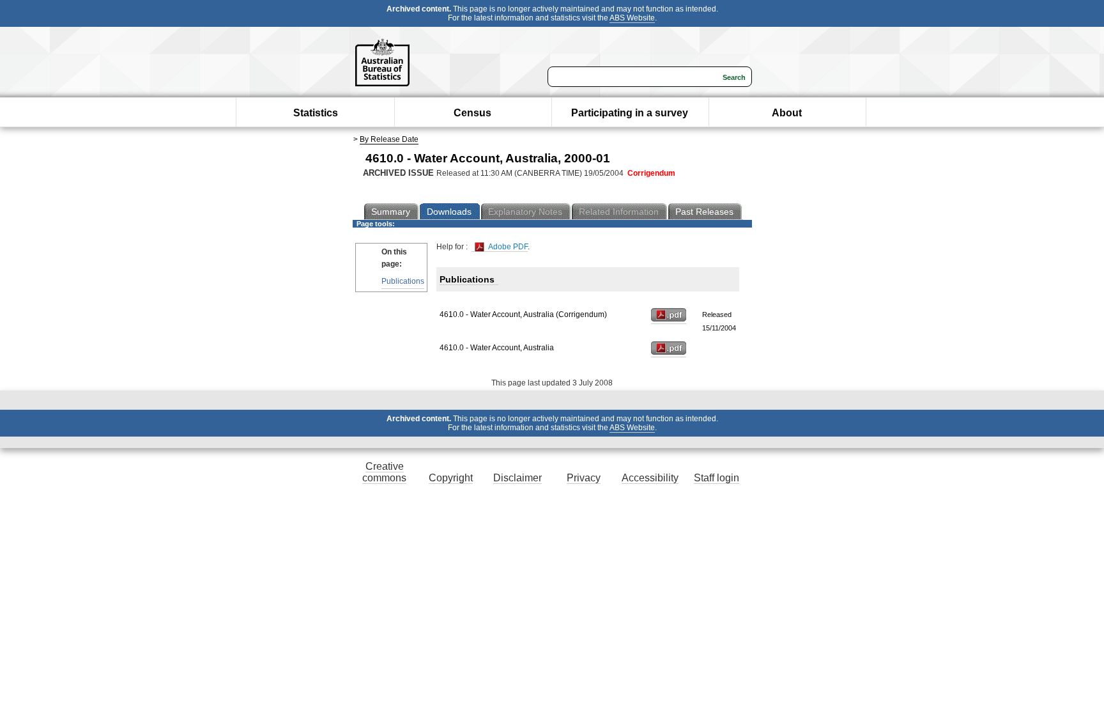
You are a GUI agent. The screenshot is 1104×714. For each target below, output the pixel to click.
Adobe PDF (507, 246)
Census (472, 112)
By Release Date (389, 139)
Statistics (315, 112)
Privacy (584, 477)
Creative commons (384, 472)
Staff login (716, 477)
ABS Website (632, 17)
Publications (402, 281)
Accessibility (650, 477)
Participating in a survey (629, 112)
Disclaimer (517, 477)
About (787, 112)
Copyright (451, 477)
